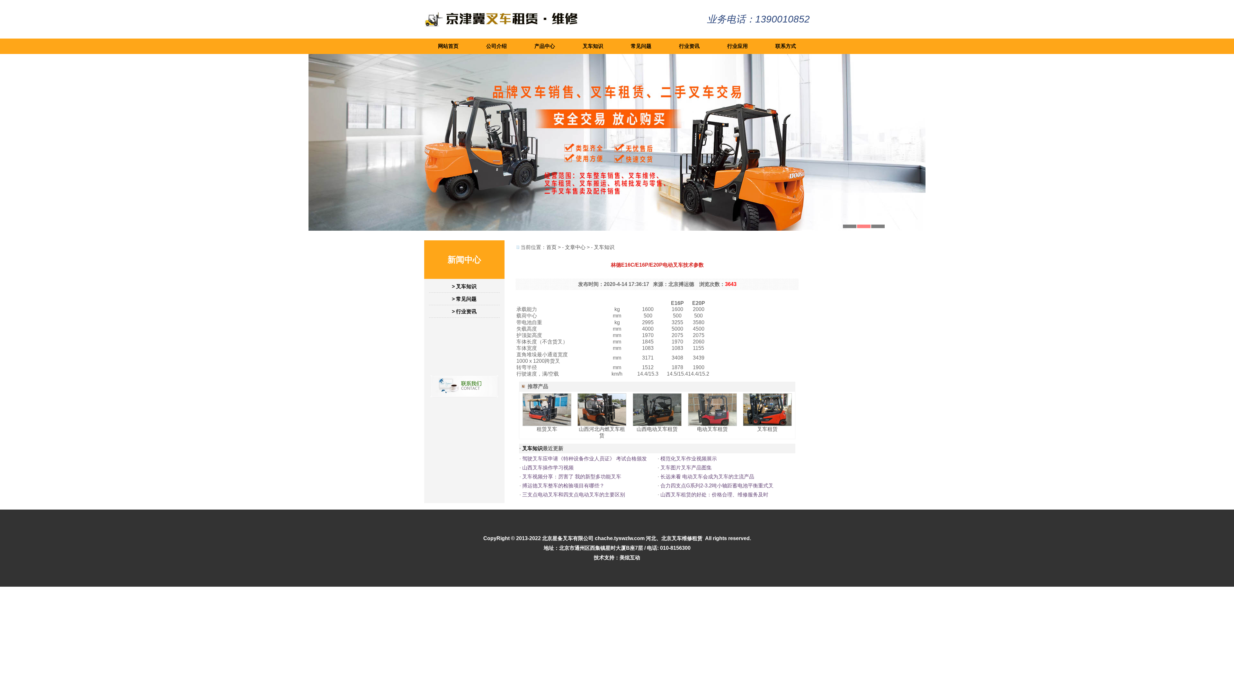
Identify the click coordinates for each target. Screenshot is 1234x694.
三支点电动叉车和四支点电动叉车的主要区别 (573, 494)
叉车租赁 (767, 429)
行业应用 (737, 46)
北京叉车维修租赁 (681, 538)
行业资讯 (689, 46)
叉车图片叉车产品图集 (686, 467)
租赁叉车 (547, 429)
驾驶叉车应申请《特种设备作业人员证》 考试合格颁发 (584, 458)
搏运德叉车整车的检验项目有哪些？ (563, 485)
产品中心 (544, 46)
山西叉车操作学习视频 (548, 467)
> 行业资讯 (464, 311)
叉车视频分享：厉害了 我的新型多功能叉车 (571, 476)
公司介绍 (496, 46)
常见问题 (641, 46)
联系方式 (785, 46)
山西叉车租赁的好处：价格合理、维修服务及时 (714, 494)
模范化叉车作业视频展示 (688, 458)
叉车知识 (593, 46)
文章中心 (575, 247)
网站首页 (448, 46)
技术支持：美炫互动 (617, 557)
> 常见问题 (464, 299)
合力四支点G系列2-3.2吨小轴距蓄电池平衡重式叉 (716, 485)
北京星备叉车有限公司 (568, 538)
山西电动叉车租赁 (657, 429)
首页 (551, 247)
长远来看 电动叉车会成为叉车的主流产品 (707, 476)
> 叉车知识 (464, 286)
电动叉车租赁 (712, 429)
